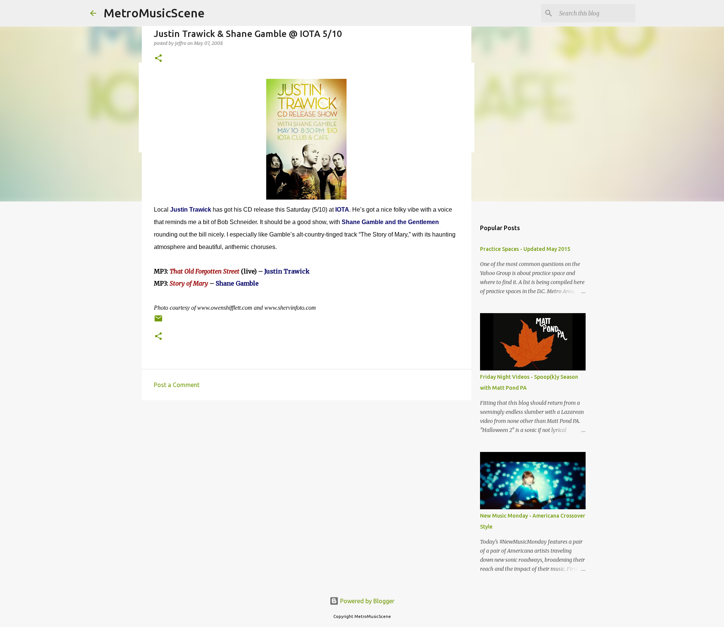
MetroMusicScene (154, 13)
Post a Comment (176, 384)
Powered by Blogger (366, 601)
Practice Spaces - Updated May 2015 (525, 249)
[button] (158, 59)
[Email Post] (158, 321)
